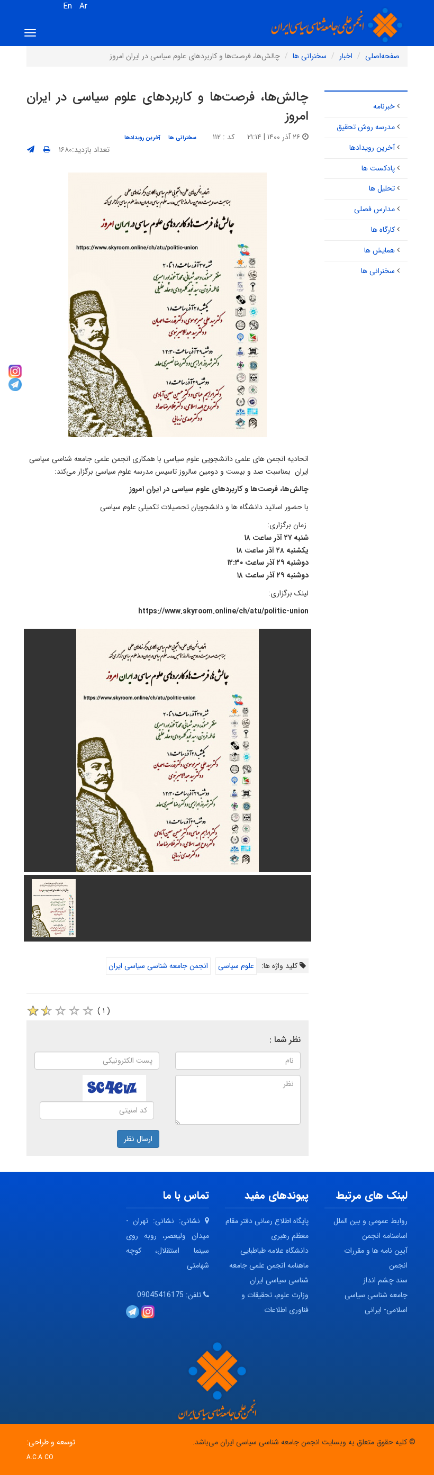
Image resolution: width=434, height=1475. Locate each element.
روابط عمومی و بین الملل (370, 1221)
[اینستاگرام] (15, 370)
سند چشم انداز (385, 1280)
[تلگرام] (15, 384)
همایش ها (379, 250)
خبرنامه (384, 106)
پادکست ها (378, 168)
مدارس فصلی (374, 209)
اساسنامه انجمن (385, 1236)
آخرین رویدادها (142, 137)
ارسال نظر (138, 1139)
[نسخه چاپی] (47, 150)
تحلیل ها (382, 188)
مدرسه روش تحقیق (366, 127)
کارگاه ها (383, 230)
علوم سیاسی (236, 966)
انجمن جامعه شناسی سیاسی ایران (158, 966)
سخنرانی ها (182, 137)
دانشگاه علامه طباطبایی (274, 1250)
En (68, 6)
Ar (83, 6)
